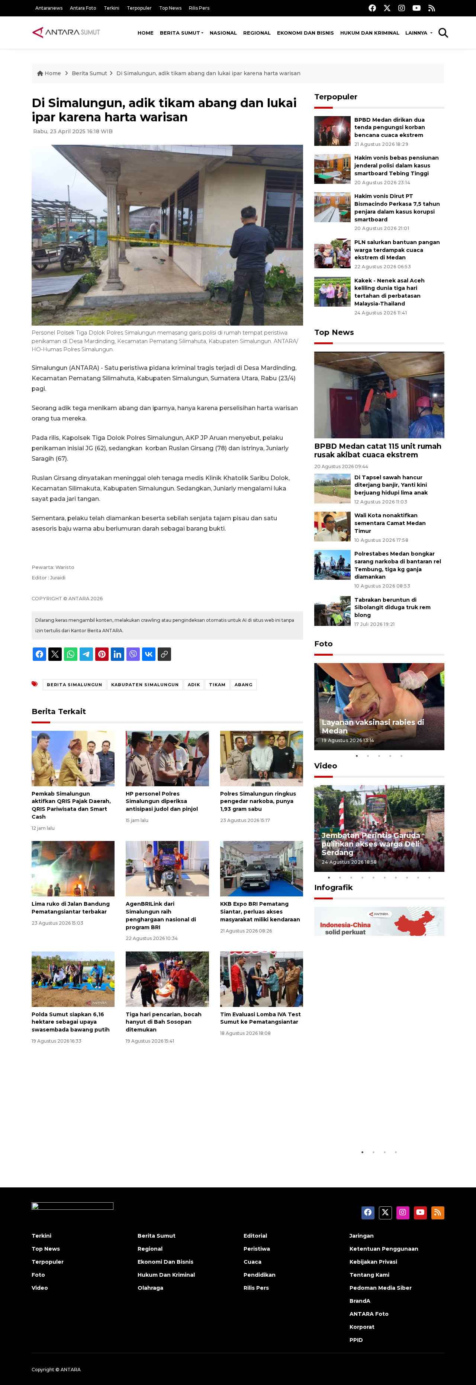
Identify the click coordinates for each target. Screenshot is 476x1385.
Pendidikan (260, 1275)
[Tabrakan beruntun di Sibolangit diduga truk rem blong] (332, 610)
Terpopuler (139, 8)
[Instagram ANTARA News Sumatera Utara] (401, 8)
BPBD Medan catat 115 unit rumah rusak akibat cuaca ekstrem (377, 450)
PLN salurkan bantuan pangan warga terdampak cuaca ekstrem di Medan (397, 250)
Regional (257, 33)
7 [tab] (396, 877)
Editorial (255, 1235)
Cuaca (252, 1261)
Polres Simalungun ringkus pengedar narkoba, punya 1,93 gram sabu (258, 801)
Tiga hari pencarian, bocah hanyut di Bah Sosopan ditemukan (164, 1022)
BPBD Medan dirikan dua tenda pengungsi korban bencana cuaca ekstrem (389, 127)
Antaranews (48, 8)
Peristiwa (257, 1248)
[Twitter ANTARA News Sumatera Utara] (387, 8)
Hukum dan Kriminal (369, 33)
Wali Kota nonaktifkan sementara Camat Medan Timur (390, 523)
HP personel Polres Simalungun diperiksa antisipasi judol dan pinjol (162, 801)
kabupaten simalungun (145, 684)
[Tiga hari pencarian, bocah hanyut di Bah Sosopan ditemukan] (167, 978)
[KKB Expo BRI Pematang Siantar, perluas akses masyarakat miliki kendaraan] (261, 868)
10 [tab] (429, 877)
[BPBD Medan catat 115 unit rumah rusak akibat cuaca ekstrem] (379, 394)
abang (244, 684)
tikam (217, 684)
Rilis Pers (199, 8)
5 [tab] (401, 755)
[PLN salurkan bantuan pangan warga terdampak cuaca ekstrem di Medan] (332, 252)
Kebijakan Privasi (373, 1261)
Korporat (362, 1327)
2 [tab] (368, 755)
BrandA (360, 1301)
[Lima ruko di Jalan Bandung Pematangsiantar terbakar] (73, 868)
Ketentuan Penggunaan (384, 1248)
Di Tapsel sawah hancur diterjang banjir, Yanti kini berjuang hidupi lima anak (391, 485)
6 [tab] (385, 877)
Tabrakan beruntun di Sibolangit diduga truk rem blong (392, 607)
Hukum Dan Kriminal (166, 1275)
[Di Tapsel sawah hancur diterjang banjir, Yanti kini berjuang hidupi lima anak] (332, 488)
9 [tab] (418, 877)
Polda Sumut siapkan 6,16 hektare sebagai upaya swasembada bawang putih (71, 1022)
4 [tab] (390, 755)
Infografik (333, 887)
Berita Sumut (180, 33)
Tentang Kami (369, 1275)
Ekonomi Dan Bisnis (305, 33)
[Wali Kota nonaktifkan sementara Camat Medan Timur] (332, 526)
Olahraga (150, 1288)
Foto (323, 643)
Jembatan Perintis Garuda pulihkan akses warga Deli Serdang (371, 844)
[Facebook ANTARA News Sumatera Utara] (372, 8)
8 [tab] (407, 877)
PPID (356, 1340)
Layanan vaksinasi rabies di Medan (373, 726)
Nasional (223, 33)
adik (194, 684)
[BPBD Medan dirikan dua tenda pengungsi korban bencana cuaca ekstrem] (332, 130)
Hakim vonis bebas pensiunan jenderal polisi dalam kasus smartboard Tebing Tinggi (396, 165)
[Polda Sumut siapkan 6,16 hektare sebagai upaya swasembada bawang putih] (73, 978)
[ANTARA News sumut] (69, 32)
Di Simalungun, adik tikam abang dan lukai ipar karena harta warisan (208, 73)
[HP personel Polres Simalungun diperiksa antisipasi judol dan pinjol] (167, 757)
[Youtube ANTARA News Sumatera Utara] (416, 8)
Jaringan (362, 1235)
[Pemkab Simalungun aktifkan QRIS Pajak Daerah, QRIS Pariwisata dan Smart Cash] (73, 757)
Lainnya (417, 33)
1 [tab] (357, 755)
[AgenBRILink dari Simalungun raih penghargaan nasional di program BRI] (167, 868)
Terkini (111, 8)
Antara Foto (83, 8)
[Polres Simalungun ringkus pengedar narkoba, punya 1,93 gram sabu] (261, 757)
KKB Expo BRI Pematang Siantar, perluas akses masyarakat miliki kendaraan (260, 912)
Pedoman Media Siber (381, 1288)
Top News (170, 8)
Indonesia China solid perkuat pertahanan (378, 1122)
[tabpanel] (379, 706)
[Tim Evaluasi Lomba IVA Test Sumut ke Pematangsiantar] (261, 978)
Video (325, 765)
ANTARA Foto (369, 1314)
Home (146, 33)
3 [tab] (379, 755)
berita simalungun (74, 684)
